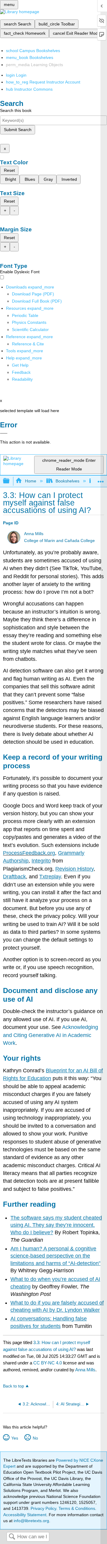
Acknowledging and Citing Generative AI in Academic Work (50, 1035)
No (35, 1438)
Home (30, 481)
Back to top (13, 1386)
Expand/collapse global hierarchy (10, 481)
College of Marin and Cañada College (59, 540)
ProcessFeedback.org (29, 853)
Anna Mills (33, 534)
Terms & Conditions (77, 1508)
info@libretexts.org (30, 1520)
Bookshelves (67, 481)
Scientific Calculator (30, 329)
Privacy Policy (43, 1508)
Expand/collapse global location (100, 479)
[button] (21, 372)
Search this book (16, 110)
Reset (9, 170)
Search (12, 1537)
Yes (14, 1438)
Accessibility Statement (24, 1514)
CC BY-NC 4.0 (47, 1362)
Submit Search (18, 129)
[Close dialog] (3, 433)
